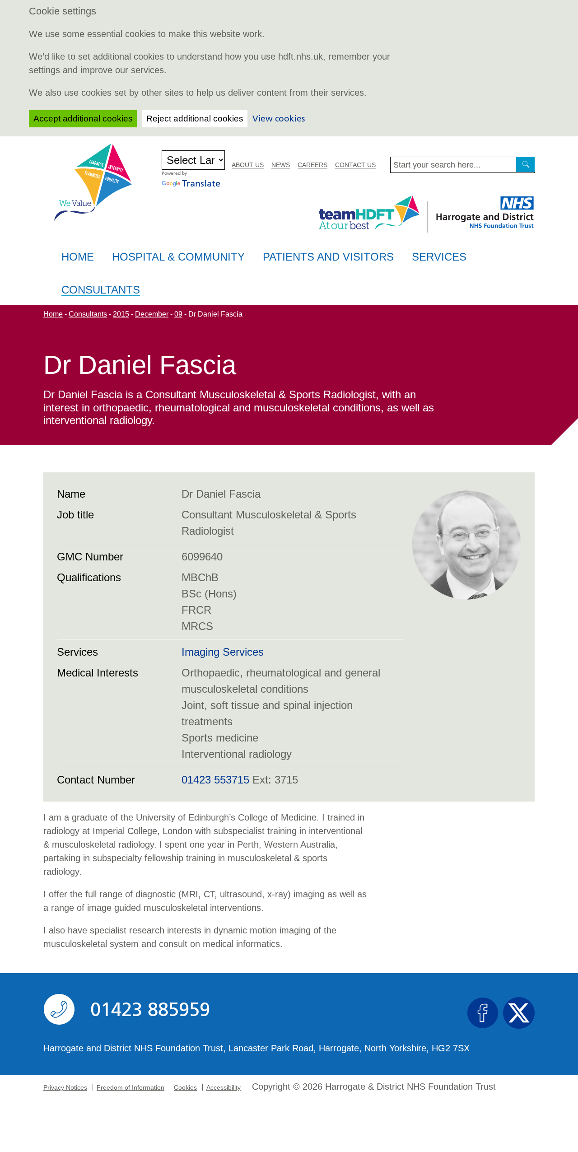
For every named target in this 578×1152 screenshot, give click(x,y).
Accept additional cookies (83, 118)
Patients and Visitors (328, 257)
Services (439, 257)
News (280, 164)
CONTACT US (355, 164)
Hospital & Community (178, 257)
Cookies (185, 1087)
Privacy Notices (65, 1087)
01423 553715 (215, 780)
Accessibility (223, 1087)
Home (77, 257)
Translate (201, 183)
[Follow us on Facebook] (483, 1013)
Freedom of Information (130, 1087)
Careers (312, 164)
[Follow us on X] (519, 1013)
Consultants (100, 290)
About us (248, 164)
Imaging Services (223, 652)
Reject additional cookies (194, 118)
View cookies (278, 118)
